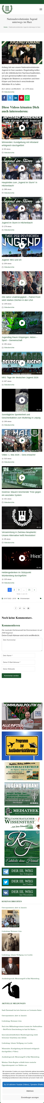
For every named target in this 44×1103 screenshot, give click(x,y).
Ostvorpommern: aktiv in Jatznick (14, 1016)
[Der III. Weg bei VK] (22, 893)
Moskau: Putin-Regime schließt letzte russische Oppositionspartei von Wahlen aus (19, 1063)
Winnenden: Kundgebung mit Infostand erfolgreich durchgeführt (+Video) (20, 1050)
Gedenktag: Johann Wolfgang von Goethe (17, 1043)
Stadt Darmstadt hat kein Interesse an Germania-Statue (22, 1010)
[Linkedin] (15, 98)
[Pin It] (21, 98)
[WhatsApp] (27, 98)
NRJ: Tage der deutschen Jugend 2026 (20, 377)
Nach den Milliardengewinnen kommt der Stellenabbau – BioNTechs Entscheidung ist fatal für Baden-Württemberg (22, 1028)
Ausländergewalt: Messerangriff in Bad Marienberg (20, 1057)
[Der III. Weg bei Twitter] (22, 882)
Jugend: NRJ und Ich (11, 260)
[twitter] (20, 608)
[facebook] (15, 608)
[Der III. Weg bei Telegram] (22, 872)
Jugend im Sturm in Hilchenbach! (17, 223)
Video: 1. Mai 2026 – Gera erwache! (19, 455)
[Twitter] (10, 98)
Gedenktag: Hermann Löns (12, 1021)
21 (29, 590)
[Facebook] (4, 98)
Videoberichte (9, 92)
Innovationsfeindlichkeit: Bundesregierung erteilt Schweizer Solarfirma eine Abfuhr (20, 1036)
